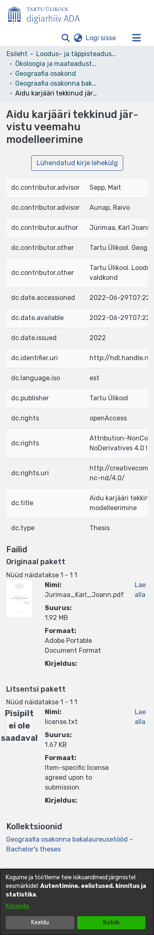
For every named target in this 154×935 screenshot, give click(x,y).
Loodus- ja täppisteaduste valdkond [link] (77, 54)
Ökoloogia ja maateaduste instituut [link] (56, 64)
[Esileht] (47, 13)
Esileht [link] (17, 54)
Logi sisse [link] (101, 38)
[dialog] (77, 902)
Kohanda (17, 906)
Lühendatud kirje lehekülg (77, 163)
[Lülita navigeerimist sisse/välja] (136, 38)
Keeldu (40, 922)
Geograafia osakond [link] (45, 73)
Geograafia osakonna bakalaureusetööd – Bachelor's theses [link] (56, 83)
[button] (65, 38)
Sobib (111, 922)
